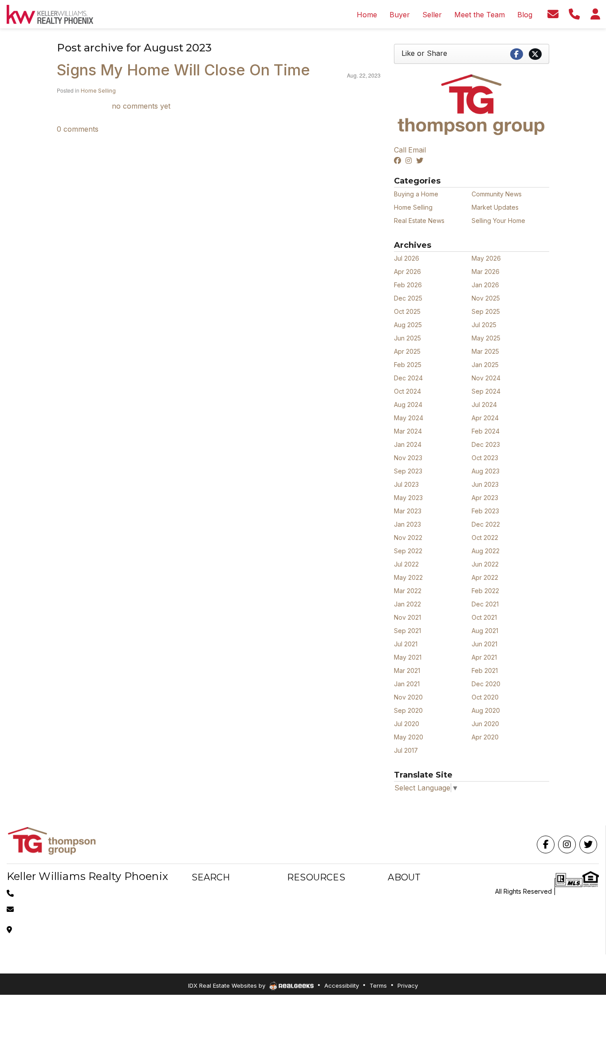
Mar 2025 (485, 351)
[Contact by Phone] (574, 14)
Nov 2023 (408, 457)
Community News (497, 194)
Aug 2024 (408, 404)
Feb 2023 (485, 511)
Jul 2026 (406, 258)
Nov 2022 (408, 537)
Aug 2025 (408, 324)
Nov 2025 (486, 298)
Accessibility (341, 985)
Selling (297, 905)
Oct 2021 (484, 617)
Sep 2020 (408, 710)
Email (417, 149)
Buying (297, 895)
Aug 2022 (486, 551)
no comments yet (141, 106)
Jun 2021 (484, 644)
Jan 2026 (485, 285)
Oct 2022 (485, 537)
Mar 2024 (408, 431)
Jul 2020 (406, 723)
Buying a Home (416, 194)
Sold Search (210, 937)
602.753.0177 (37, 893)
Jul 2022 (406, 564)
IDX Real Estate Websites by (227, 985)
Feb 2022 (485, 590)
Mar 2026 (486, 271)
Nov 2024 (486, 378)
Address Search (215, 948)
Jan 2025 (485, 364)
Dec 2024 (408, 378)
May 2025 (486, 338)
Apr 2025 (407, 351)
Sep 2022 (408, 551)
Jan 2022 (407, 604)
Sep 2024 (486, 391)
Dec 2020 (486, 684)
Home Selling (98, 90)
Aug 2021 (485, 630)
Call (400, 149)
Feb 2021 (485, 670)
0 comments (77, 129)
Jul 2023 (406, 484)
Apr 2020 (485, 737)
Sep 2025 (486, 311)
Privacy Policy (578, 891)
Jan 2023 (407, 524)
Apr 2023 (485, 497)
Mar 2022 (407, 590)
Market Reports (309, 916)
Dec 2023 (486, 444)
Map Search (209, 905)
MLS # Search (212, 927)
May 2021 (407, 657)
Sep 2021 (407, 630)
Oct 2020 (485, 697)
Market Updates (495, 207)
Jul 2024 (484, 404)
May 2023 (408, 497)
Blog (394, 927)
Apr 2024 (485, 418)
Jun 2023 (485, 484)
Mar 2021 (407, 670)
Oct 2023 (485, 457)
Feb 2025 (407, 364)
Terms (378, 985)
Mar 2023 (407, 511)
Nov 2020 (408, 697)
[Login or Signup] (595, 14)
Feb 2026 (408, 285)
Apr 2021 (484, 657)
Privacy (407, 985)
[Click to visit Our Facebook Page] (399, 160)
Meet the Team (410, 895)
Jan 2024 (407, 444)
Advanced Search (218, 895)
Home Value (305, 927)
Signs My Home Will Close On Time (183, 70)
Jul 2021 (405, 644)
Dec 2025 (408, 298)
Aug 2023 (486, 471)
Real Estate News (419, 220)
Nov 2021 (407, 617)
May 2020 (408, 737)
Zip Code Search (217, 916)
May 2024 (408, 418)
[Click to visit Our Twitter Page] (421, 160)
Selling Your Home (498, 220)
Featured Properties (417, 916)
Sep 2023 (408, 471)
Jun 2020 (485, 723)
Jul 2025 (484, 324)
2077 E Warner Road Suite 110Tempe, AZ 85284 (59, 929)
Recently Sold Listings (420, 905)
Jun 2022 (485, 564)
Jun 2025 (407, 338)
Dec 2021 (485, 604)
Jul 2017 (406, 750)
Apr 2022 (485, 577)
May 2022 (408, 577)
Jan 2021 (407, 684)
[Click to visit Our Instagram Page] (409, 160)
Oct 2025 (407, 311)
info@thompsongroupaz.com (59, 909)
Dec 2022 (486, 524)
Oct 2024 (407, 391)
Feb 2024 (486, 431)
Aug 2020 (486, 710)
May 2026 (486, 258)
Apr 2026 (407, 271)
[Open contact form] (552, 14)
